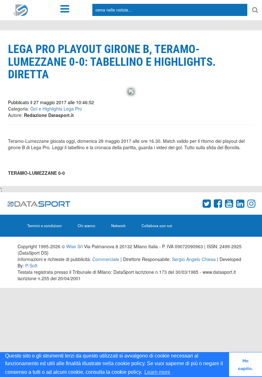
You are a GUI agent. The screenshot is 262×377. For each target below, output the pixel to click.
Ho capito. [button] (245, 364)
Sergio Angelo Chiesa (194, 259)
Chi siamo (86, 226)
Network (118, 226)
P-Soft (31, 265)
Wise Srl (74, 246)
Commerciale (105, 259)
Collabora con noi (157, 226)
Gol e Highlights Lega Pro (56, 108)
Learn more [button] (157, 372)
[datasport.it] (20, 9)
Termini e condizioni (44, 226)
